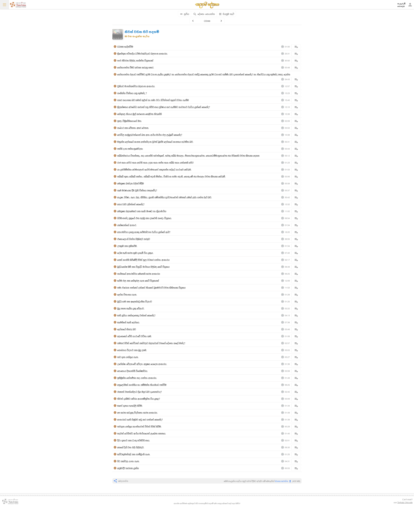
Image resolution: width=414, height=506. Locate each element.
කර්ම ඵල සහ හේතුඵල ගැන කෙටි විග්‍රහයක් (138, 280)
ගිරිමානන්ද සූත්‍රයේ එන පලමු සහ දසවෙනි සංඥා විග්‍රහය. (144, 218)
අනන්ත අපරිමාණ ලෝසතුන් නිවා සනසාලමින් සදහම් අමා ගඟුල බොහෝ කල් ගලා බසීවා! (207, 503)
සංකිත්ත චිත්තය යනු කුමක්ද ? (132, 93)
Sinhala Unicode (405, 502)
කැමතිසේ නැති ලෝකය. (128, 322)
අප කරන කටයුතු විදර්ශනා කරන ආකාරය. (137, 412)
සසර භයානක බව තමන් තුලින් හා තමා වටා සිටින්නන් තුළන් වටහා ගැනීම (153, 100)
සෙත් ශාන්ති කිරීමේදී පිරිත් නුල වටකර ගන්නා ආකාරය (143, 259)
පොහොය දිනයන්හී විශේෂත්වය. (132, 370)
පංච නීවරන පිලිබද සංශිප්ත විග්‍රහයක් (135, 60)
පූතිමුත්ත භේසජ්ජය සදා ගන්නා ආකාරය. (137, 377)
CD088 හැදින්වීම (125, 46)
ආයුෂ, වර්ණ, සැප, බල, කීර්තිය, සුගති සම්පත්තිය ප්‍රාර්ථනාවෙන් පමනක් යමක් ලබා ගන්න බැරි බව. (164, 197)
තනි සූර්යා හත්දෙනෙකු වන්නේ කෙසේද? (136, 315)
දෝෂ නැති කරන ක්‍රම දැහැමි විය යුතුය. (135, 252)
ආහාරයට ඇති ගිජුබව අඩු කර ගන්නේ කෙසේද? (140, 419)
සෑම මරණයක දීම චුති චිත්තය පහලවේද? (137, 190)
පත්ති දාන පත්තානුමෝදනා (130, 148)
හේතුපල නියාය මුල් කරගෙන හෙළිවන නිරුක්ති (139, 113)
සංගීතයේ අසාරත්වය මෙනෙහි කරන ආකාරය (138, 273)
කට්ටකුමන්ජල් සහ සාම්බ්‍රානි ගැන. (133, 454)
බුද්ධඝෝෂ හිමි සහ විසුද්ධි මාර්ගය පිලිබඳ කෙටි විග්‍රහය (143, 266)
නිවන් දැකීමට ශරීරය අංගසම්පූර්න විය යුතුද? (138, 398)
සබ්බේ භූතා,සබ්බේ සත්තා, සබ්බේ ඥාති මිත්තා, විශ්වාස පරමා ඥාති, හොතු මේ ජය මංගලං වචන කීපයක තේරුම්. (171, 176)
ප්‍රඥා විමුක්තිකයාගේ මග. (129, 120)
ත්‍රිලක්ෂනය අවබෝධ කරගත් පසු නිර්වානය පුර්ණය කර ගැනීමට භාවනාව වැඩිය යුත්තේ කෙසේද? (163, 107)
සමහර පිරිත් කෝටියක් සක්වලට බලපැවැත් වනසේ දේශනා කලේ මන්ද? (151, 343)
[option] (207, 250)
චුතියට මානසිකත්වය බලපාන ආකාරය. (136, 86)
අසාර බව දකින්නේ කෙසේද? (130, 204)
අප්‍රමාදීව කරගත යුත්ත (128, 468)
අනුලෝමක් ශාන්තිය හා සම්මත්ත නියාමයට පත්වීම (141, 384)
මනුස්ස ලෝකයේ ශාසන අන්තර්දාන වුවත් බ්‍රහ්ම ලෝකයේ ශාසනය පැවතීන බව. (155, 141)
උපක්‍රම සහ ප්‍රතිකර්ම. (127, 245)
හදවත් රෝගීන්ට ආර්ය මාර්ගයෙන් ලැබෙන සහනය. (141, 433)
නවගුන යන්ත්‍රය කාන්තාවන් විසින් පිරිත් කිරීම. (139, 426)
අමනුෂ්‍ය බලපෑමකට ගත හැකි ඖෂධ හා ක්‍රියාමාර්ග (141, 211)
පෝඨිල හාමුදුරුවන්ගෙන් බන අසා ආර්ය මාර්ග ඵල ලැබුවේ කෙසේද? (149, 134)
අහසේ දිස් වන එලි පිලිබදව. (130, 447)
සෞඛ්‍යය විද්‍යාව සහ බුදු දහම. (132, 350)
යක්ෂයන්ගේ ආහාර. (127, 225)
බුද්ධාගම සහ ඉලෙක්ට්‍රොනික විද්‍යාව (134, 301)
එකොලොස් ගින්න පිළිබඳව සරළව (133, 238)
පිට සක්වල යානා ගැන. (128, 461)
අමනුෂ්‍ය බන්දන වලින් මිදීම (130, 183)
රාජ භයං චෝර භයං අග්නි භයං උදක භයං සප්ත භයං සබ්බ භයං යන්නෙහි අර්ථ (155, 162)
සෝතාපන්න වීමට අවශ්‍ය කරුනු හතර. (135, 67)
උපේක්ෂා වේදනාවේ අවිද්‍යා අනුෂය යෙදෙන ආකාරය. (142, 363)
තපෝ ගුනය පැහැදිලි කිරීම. (130, 405)
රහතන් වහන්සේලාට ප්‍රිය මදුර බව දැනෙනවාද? (139, 391)
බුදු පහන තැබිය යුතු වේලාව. (130, 308)
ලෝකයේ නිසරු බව (126, 329)
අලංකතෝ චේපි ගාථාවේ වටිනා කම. (134, 336)
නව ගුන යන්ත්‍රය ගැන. (128, 357)
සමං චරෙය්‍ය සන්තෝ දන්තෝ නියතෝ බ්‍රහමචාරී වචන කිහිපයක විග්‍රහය (151, 287)
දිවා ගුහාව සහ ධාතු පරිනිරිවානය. (133, 440)
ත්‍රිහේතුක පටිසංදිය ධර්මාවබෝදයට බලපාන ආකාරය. (142, 53)
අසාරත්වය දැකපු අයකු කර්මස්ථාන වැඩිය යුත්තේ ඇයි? (143, 232)
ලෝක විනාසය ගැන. (127, 294)
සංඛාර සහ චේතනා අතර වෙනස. (133, 127)
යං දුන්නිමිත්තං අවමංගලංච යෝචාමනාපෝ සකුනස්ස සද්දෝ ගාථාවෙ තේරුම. (154, 169)
